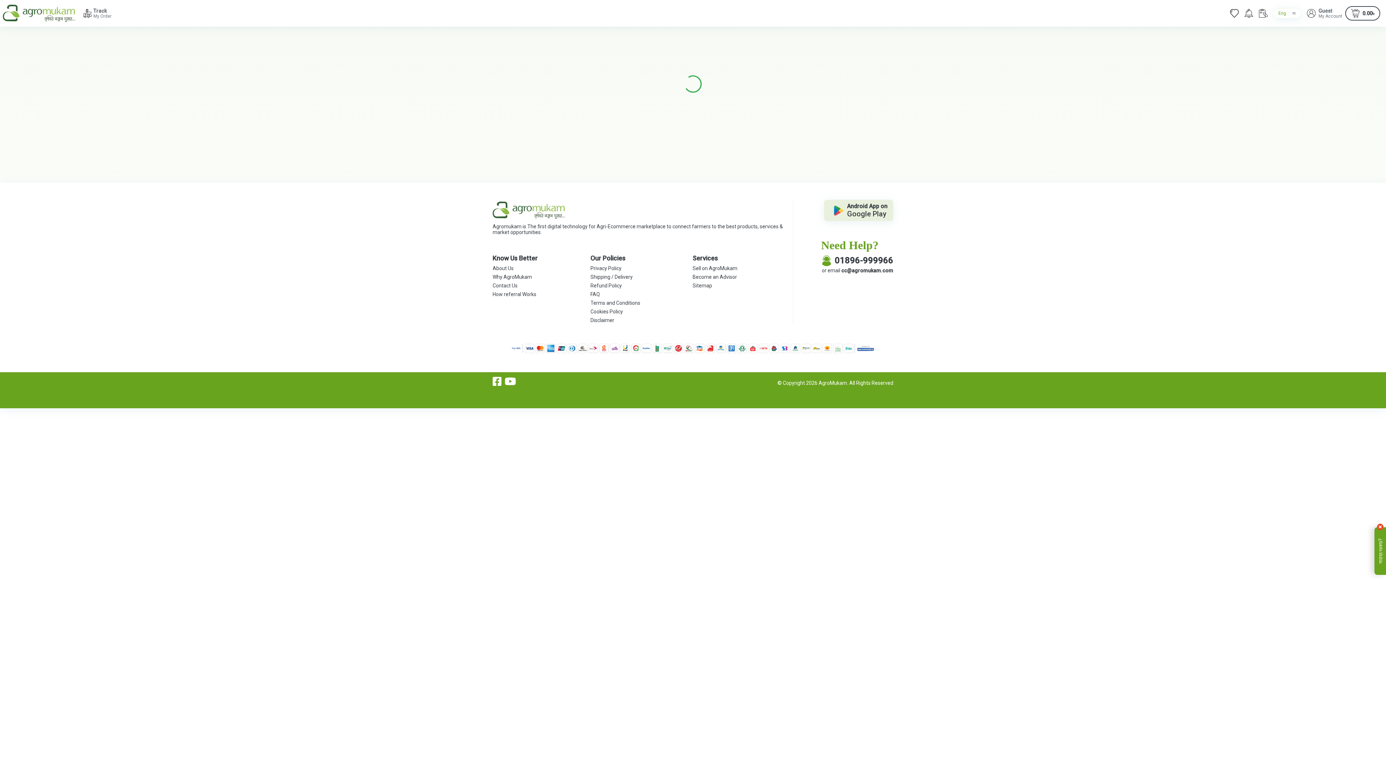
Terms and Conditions (615, 303)
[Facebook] (497, 382)
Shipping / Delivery (611, 277)
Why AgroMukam (512, 277)
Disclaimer (602, 320)
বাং (1294, 13)
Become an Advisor (715, 277)
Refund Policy (606, 286)
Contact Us (505, 286)
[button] (1324, 13)
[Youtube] (510, 382)
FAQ (595, 294)
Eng (1282, 13)
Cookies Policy (606, 311)
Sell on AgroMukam (715, 268)
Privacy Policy (606, 268)
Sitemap (702, 286)
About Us (503, 268)
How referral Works (514, 294)
